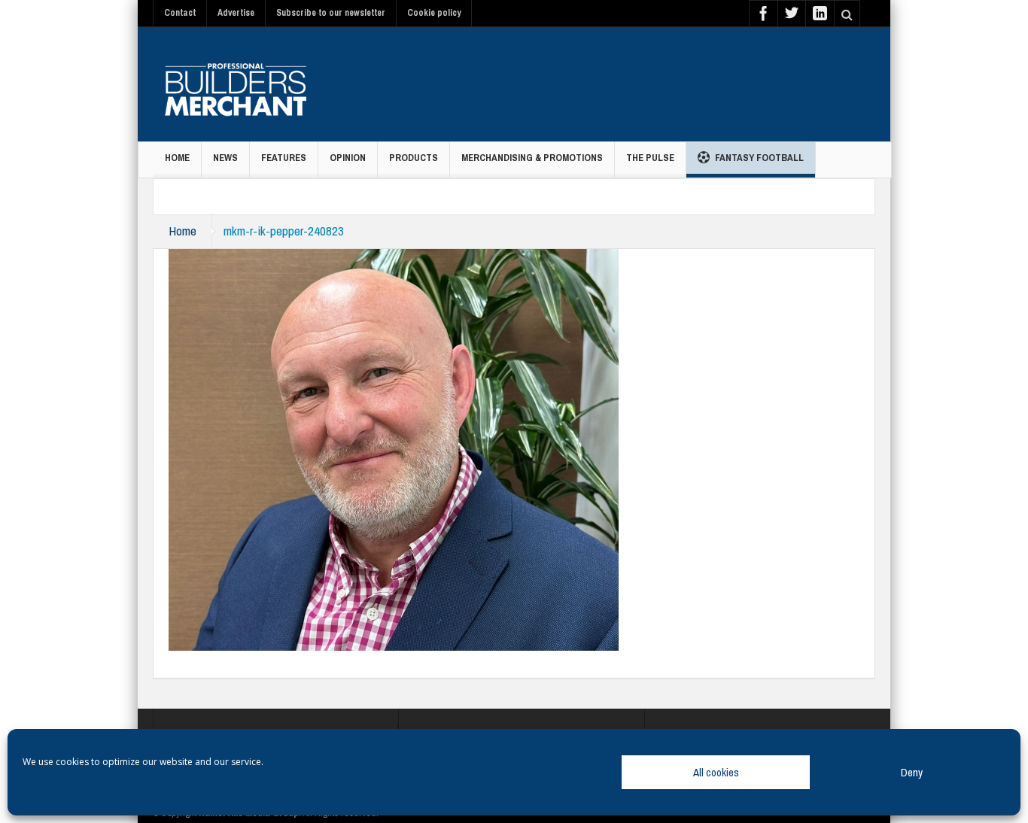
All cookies (716, 772)
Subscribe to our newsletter (330, 13)
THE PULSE (650, 157)
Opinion (348, 157)
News (225, 157)
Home (177, 157)
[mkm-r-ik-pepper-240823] (394, 448)
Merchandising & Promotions (532, 157)
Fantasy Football (759, 157)
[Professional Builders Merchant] (235, 84)
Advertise (235, 13)
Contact (180, 13)
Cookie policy (434, 13)
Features (283, 157)
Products (413, 157)
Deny (912, 772)
